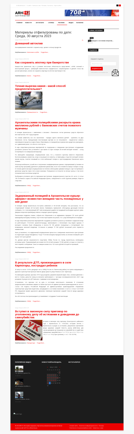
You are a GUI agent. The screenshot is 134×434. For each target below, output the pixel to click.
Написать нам (36, 5)
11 (50, 378)
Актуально (40, 22)
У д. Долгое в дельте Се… (23, 373)
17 (47, 380)
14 (55, 378)
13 (53, 378)
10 (47, 378)
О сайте (29, 5)
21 (55, 380)
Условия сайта (73, 426)
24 (47, 383)
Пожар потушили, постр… (22, 399)
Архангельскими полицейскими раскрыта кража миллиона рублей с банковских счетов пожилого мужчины (48, 125)
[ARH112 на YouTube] (92, 13)
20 (53, 380)
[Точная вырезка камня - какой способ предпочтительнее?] (28, 101)
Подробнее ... (45, 52)
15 (57, 378)
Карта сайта (57, 5)
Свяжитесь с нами (98, 428)
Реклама (43, 5)
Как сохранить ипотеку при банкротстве (42, 62)
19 (51, 380)
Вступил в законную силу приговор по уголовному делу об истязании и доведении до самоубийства (47, 314)
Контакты (50, 5)
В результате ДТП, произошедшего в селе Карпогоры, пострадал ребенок (43, 264)
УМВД (29, 185)
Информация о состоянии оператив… (100, 40)
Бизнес (29, 76)
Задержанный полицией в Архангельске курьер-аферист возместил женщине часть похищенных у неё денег (49, 198)
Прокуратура (31, 343)
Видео (71, 22)
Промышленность (32, 112)
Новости (28, 22)
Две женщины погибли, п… (23, 386)
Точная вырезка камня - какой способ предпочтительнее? (40, 87)
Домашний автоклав (29, 43)
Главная (19, 22)
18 (50, 380)
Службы (51, 22)
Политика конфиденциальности (88, 426)
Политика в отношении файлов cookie (80, 428)
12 (51, 378)
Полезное (79, 22)
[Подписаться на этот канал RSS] (82, 40)
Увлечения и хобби (33, 52)
